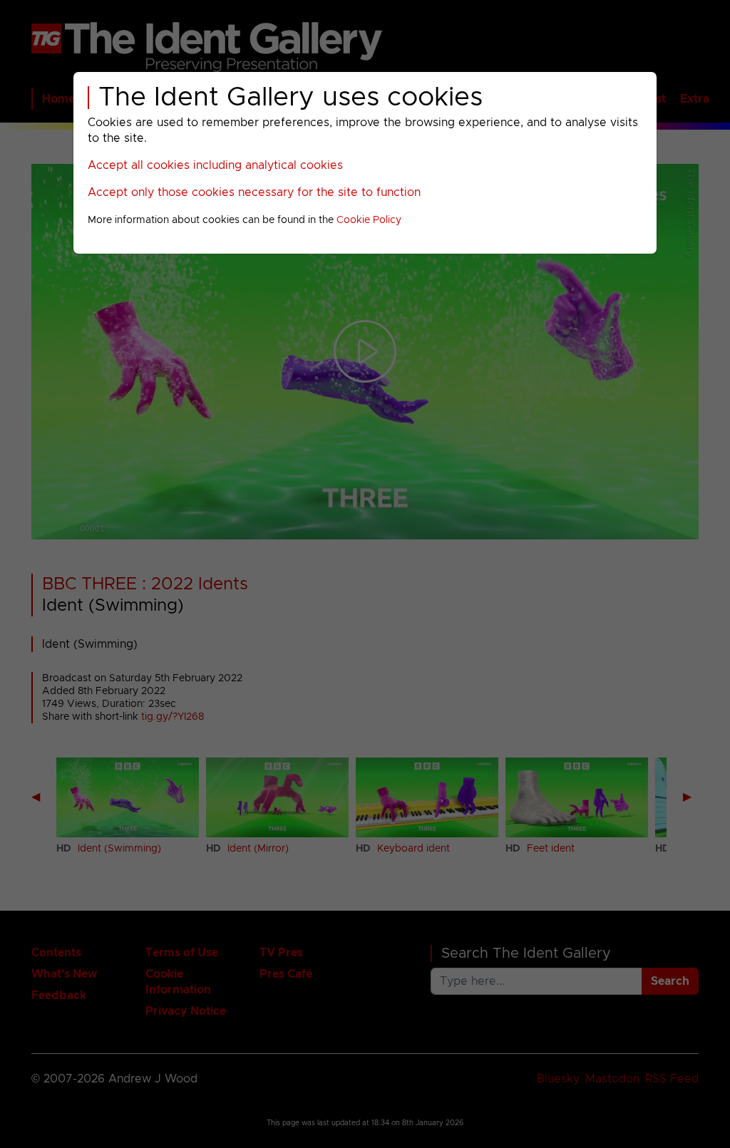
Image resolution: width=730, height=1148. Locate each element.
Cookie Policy (368, 220)
